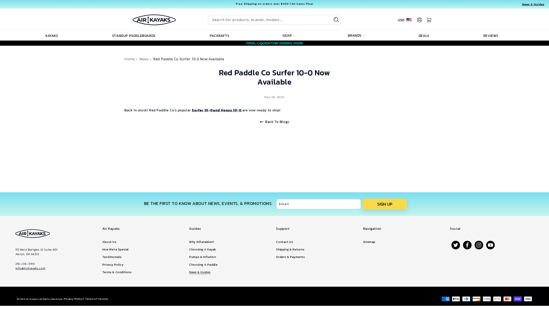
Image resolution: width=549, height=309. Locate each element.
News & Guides (200, 272)
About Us (109, 242)
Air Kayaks (32, 299)
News (144, 59)
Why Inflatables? (201, 242)
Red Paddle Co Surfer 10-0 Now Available (188, 59)
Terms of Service (96, 299)
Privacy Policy (112, 264)
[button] (289, 35)
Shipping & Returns (290, 249)
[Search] (336, 19)
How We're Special (115, 249)
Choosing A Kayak (202, 249)
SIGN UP (384, 204)
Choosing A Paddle (203, 264)
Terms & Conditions (117, 272)
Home (130, 59)
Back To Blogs (277, 121)
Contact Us (284, 242)
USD (401, 20)
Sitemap (369, 242)
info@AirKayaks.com (30, 268)
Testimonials (112, 257)
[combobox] (274, 20)
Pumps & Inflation (202, 257)
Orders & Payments (290, 257)
